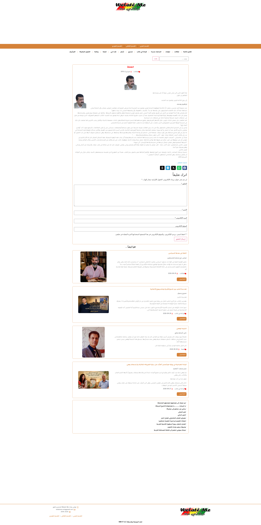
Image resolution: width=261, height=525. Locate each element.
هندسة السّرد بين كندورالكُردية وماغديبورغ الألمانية (168, 289)
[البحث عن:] (174, 59)
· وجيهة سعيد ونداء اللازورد (176, 427)
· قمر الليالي (182, 412)
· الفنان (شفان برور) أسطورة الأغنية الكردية (171, 424)
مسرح (130, 52)
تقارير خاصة (187, 52)
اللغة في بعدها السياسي (177, 253)
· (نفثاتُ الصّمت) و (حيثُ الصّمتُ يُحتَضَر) (172, 421)
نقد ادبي (113, 52)
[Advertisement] (130, 28)
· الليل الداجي (182, 415)
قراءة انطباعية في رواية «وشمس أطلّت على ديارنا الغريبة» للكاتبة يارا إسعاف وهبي (156, 365)
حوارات (167, 52)
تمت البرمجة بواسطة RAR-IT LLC (130, 522)
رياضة (96, 52)
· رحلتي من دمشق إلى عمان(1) (176, 409)
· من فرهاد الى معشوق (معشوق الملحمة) (172, 403)
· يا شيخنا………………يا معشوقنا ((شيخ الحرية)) (170, 406)
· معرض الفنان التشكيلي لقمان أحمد (173, 418)
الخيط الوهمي (181, 329)
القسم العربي (144, 46)
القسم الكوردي (117, 46)
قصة (104, 52)
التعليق (184, 183)
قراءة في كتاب (142, 52)
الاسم (184, 209)
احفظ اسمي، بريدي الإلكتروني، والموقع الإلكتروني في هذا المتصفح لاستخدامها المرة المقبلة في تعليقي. (150, 234)
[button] (184, 168)
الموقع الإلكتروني (181, 226)
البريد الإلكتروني (181, 218)
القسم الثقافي (131, 46)
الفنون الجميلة (85, 52)
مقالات (176, 52)
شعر (122, 52)
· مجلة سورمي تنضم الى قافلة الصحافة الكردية (170, 430)
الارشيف (72, 52)
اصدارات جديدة (156, 52)
